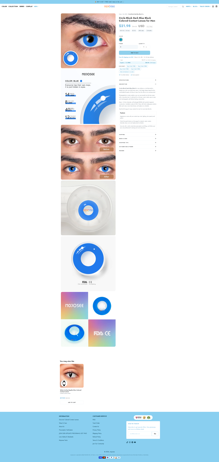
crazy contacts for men (134, 109)
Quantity (142, 43)
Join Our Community (98, 444)
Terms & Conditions (98, 440)
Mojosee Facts (63, 440)
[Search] (183, 6)
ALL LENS (125, 14)
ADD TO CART (72, 402)
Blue (121, 40)
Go (155, 434)
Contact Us (96, 427)
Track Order (96, 423)
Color (121, 36)
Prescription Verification (66, 430)
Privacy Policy (97, 430)
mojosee (112, 452)
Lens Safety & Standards (66, 437)
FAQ (94, 420)
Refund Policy (97, 437)
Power (121, 43)
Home (120, 14)
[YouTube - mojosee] (135, 442)
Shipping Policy (97, 433)
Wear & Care (63, 423)
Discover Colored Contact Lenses (69, 420)
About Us (61, 427)
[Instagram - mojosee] (130, 442)
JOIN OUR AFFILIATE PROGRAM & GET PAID (73, 433)
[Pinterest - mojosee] (132, 442)
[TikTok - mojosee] (127, 442)
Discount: (122, 66)
